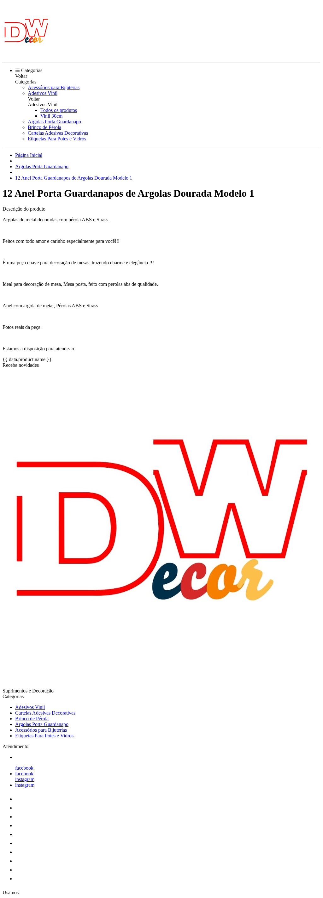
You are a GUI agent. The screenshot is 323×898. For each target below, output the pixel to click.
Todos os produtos (58, 110)
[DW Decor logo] (26, 54)
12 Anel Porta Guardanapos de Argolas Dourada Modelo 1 (73, 178)
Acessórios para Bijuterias (53, 87)
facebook (24, 768)
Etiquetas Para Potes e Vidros (57, 138)
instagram (24, 779)
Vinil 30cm (51, 116)
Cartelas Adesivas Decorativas (58, 133)
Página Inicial (28, 155)
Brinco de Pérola (44, 127)
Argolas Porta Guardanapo (54, 121)
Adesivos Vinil (42, 93)
